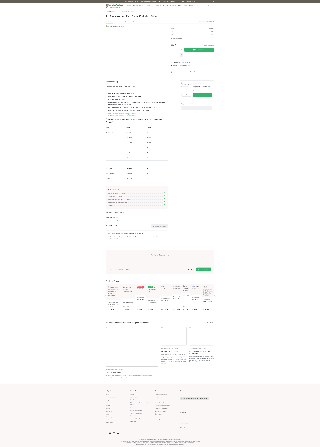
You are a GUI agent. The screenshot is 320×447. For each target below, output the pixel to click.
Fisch (107, 158)
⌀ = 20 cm (129, 142)
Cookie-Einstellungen (136, 413)
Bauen (107, 414)
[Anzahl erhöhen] (181, 50)
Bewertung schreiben (160, 226)
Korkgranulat (109, 400)
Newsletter (133, 400)
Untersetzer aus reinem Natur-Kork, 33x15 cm (208, 300)
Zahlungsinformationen (136, 418)
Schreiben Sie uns (197, 108)
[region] (132, 43)
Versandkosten (134, 416)
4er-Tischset (109, 168)
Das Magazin (133, 397)
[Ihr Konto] (208, 6)
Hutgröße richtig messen (161, 408)
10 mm (149, 137)
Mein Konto (158, 417)
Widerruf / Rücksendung (161, 419)
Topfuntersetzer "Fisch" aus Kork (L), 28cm (186, 296)
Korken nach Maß (160, 400)
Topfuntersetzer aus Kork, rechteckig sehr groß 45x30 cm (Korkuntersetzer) (128, 302)
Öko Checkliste (159, 414)
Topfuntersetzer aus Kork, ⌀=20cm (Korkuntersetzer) (176, 298)
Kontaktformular (159, 397)
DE (181, 427)
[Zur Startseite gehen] (115, 6)
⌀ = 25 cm (129, 147)
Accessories (109, 411)
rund (107, 137)
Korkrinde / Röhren (111, 397)
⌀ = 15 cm (129, 137)
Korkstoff (108, 405)
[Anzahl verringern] (172, 50)
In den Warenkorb (200, 50)
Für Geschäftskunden (176, 38)
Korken (107, 394)
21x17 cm (129, 178)
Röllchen (108, 178)
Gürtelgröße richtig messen (162, 405)
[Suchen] (204, 6)
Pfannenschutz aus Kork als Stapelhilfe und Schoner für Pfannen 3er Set (153, 301)
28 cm (128, 163)
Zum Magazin (209, 322)
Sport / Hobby (109, 422)
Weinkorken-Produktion (161, 411)
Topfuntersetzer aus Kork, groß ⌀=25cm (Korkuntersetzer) (141, 298)
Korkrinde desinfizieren (161, 402)
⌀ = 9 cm (128, 132)
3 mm (148, 168)
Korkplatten (109, 402)
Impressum (133, 421)
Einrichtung (109, 417)
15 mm (149, 158)
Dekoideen (108, 419)
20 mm (128, 158)
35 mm (149, 178)
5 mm (148, 132)
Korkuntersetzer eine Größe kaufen (124, 114)
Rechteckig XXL (110, 173)
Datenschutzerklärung (136, 410)
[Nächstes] (214, 295)
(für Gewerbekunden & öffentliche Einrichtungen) (194, 398)
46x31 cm (129, 168)
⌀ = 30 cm (129, 153)
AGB (131, 407)
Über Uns (132, 394)
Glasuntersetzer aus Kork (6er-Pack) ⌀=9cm (113, 303)
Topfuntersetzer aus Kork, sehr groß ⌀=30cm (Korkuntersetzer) (165, 299)
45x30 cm (129, 173)
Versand (190, 65)
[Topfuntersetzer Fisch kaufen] (132, 43)
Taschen (108, 408)
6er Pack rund (109, 132)
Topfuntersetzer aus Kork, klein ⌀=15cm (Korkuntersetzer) (196, 298)
